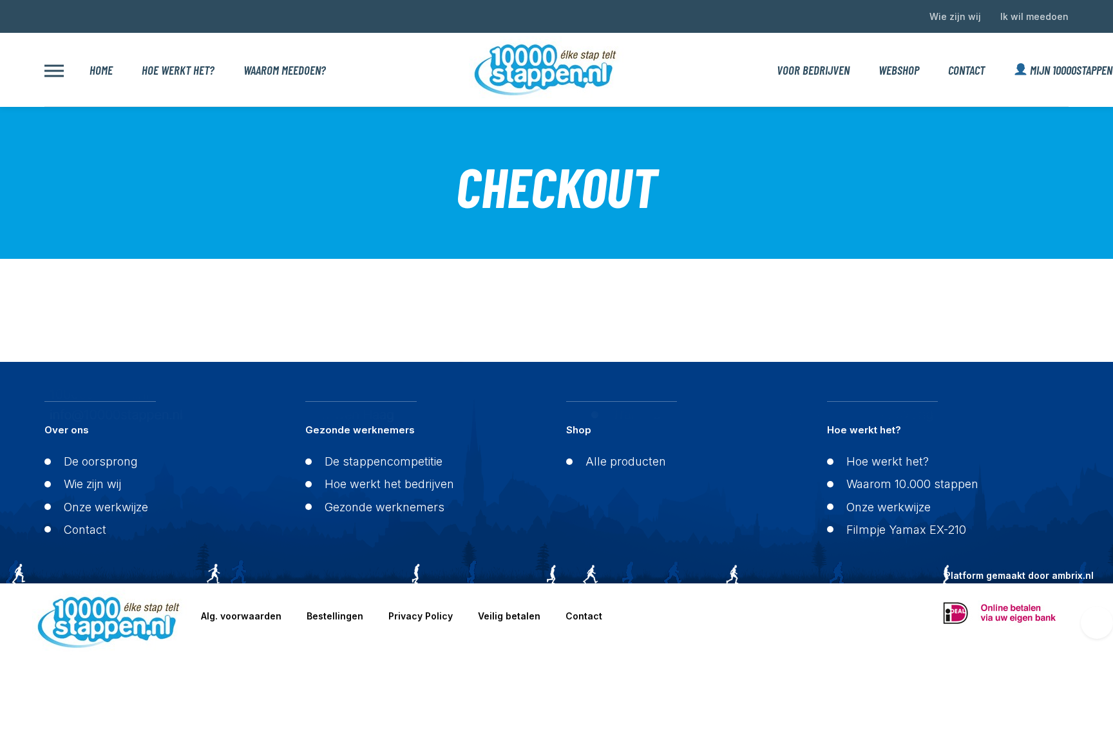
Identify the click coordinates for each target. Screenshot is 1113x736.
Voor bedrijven (813, 69)
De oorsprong (101, 461)
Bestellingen (335, 615)
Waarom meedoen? (284, 69)
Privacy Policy (420, 615)
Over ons (66, 430)
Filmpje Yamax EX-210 (906, 529)
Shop (578, 430)
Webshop (899, 69)
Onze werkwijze (106, 507)
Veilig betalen (509, 615)
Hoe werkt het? (178, 69)
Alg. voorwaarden (241, 615)
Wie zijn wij (955, 16)
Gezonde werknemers (360, 430)
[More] (54, 69)
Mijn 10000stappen (1063, 69)
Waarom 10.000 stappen (912, 484)
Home (101, 69)
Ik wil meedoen (1034, 16)
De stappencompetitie (383, 461)
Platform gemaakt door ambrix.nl (1019, 575)
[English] (50, 15)
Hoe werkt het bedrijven (389, 484)
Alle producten (625, 461)
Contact (966, 69)
